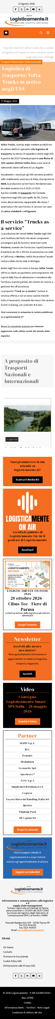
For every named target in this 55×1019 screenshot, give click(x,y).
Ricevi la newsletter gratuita (15, 326)
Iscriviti (27, 674)
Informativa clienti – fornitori (20, 1008)
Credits (27, 1003)
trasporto (25, 193)
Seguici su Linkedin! (27, 872)
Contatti (7, 952)
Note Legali (43, 1008)
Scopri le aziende (27, 830)
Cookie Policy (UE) (12, 961)
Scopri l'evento (27, 625)
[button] (41, 33)
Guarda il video (27, 721)
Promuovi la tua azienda (15, 957)
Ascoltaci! (27, 550)
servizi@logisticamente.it (30, 930)
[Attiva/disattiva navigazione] (48, 33)
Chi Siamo (8, 947)
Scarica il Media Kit (27, 479)
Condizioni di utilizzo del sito (27, 1013)
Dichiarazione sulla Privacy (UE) (19, 966)
